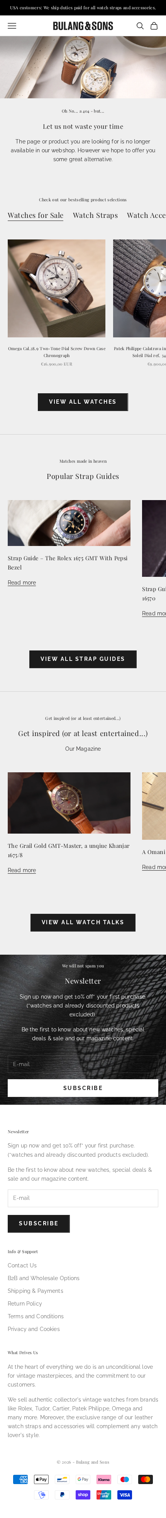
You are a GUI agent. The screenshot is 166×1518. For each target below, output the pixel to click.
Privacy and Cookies (34, 1329)
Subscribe (83, 1088)
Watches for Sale (36, 215)
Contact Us (22, 1265)
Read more (22, 583)
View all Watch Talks (83, 922)
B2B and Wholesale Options (44, 1278)
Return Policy (25, 1304)
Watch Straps (95, 215)
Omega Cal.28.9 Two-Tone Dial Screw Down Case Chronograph (56, 351)
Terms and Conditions (36, 1316)
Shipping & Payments (35, 1291)
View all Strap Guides (83, 659)
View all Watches (83, 402)
